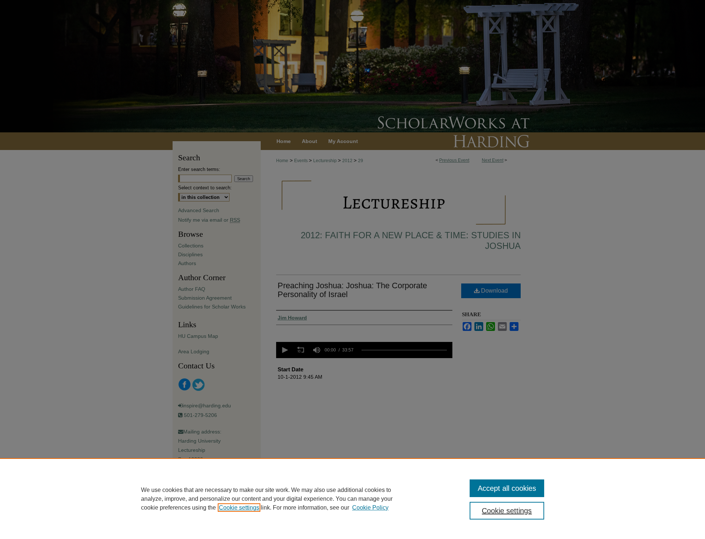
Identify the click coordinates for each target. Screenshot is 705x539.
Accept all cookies (507, 488)
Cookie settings (239, 507)
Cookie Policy (370, 507)
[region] (352, 498)
